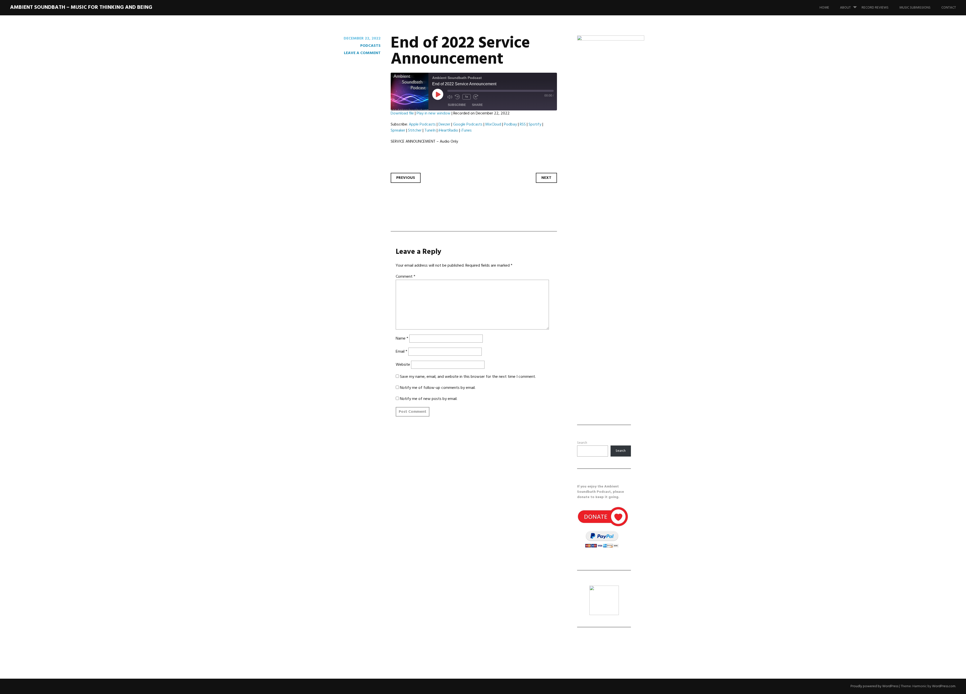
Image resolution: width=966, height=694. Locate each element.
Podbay (510, 124)
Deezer (444, 124)
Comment (405, 276)
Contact (948, 8)
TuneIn (430, 130)
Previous (405, 178)
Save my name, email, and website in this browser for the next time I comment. (468, 377)
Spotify (535, 124)
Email (401, 351)
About (845, 8)
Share (477, 105)
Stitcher (415, 130)
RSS (523, 124)
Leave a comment (362, 53)
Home (824, 8)
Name (402, 338)
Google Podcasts (467, 124)
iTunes (466, 130)
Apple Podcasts (422, 124)
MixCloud (493, 124)
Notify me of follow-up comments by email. (437, 388)
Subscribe (457, 105)
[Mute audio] (449, 97)
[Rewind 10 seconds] (457, 96)
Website (403, 364)
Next (546, 178)
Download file (402, 113)
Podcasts (370, 46)
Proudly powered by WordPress (874, 686)
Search (582, 443)
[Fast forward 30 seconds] (475, 96)
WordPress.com (943, 686)
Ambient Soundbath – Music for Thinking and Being (81, 7)
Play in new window (434, 113)
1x (466, 96)
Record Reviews (875, 8)
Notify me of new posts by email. (428, 399)
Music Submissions (915, 8)
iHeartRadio (448, 130)
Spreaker (398, 130)
